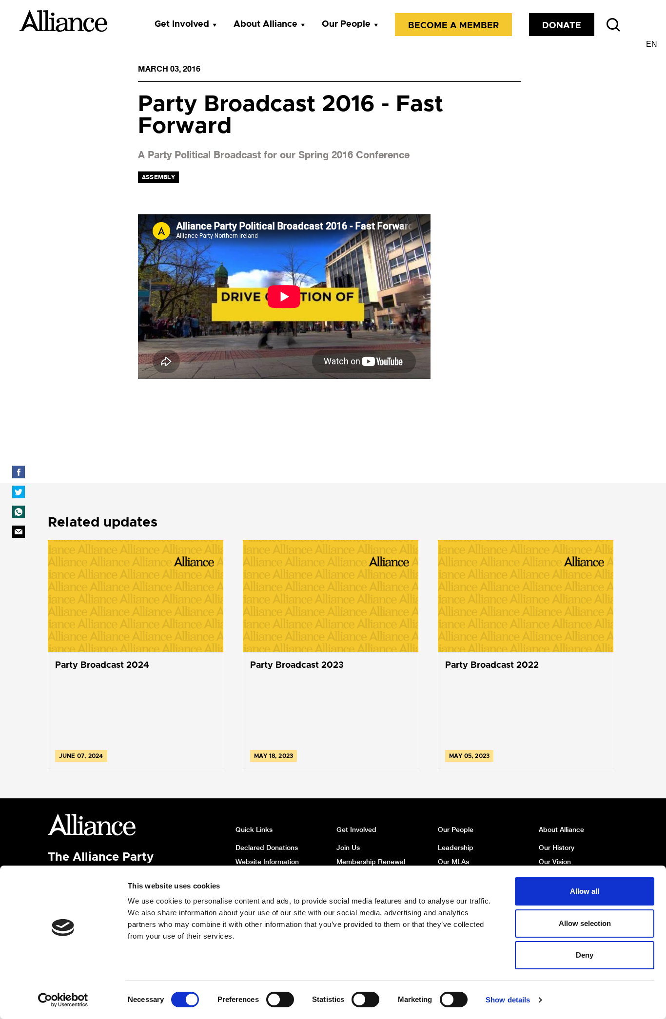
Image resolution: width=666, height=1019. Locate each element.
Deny (584, 955)
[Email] (18, 532)
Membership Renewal (370, 862)
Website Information (267, 862)
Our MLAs (453, 862)
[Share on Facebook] (18, 472)
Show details (508, 1000)
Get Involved (182, 24)
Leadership (455, 847)
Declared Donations (266, 847)
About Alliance (265, 24)
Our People (346, 24)
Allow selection (585, 923)
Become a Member (453, 25)
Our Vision (555, 862)
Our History (556, 847)
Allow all (584, 891)
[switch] (280, 999)
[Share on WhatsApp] (18, 512)
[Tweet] (18, 492)
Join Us (348, 847)
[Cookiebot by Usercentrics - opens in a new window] (63, 1000)
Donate (561, 25)
